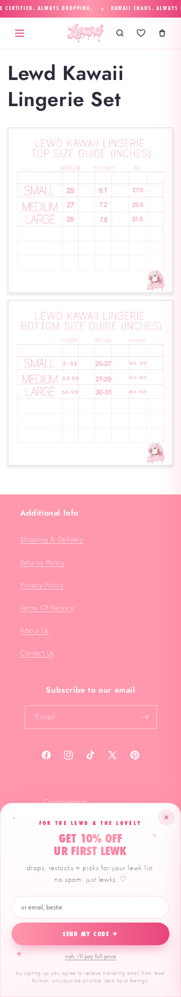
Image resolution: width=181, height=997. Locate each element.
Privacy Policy (41, 585)
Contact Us (37, 653)
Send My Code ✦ (91, 934)
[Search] (120, 33)
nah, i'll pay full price (90, 956)
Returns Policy (42, 562)
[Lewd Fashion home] (85, 33)
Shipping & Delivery (51, 539)
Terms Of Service (47, 608)
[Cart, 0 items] (162, 33)
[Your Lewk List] (141, 33)
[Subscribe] (145, 717)
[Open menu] (19, 33)
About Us (34, 630)
